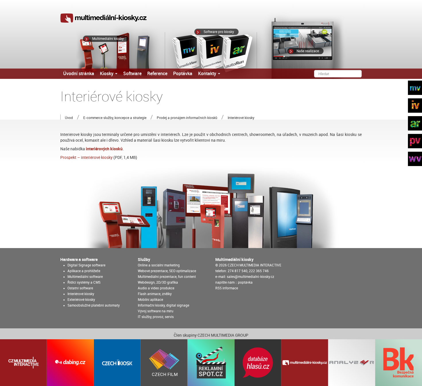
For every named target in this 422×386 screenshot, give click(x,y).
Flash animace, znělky (155, 294)
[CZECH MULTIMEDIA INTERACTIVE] (23, 362)
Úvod (69, 118)
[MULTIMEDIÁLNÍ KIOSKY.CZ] (304, 362)
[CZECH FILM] (164, 362)
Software (132, 73)
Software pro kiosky (219, 32)
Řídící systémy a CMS (83, 282)
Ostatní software (80, 288)
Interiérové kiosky (80, 294)
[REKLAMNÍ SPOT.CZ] (210, 362)
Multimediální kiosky (108, 39)
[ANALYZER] (351, 362)
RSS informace (226, 288)
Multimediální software (85, 277)
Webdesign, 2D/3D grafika (158, 282)
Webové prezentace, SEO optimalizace (167, 271)
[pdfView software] (413, 142)
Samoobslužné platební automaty (93, 305)
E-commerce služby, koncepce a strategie (114, 118)
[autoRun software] (413, 125)
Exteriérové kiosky (81, 300)
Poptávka (182, 73)
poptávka (245, 282)
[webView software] (413, 160)
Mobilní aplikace (150, 300)
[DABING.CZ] (70, 362)
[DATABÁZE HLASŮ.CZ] (258, 362)
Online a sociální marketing (159, 265)
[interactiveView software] (413, 107)
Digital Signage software (86, 265)
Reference (157, 73)
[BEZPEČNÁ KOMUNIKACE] (398, 362)
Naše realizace (308, 51)
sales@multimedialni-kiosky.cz (250, 277)
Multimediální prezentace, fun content (167, 277)
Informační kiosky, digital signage (163, 305)
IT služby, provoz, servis (156, 317)
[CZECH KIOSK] (117, 362)
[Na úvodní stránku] (104, 18)
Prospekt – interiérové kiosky (86, 157)
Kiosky (107, 73)
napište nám (225, 282)
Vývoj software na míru (155, 311)
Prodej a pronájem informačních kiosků (187, 118)
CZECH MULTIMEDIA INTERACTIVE (254, 265)
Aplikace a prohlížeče (83, 271)
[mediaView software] (413, 89)
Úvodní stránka (78, 73)
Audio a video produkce (156, 288)
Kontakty (207, 73)
